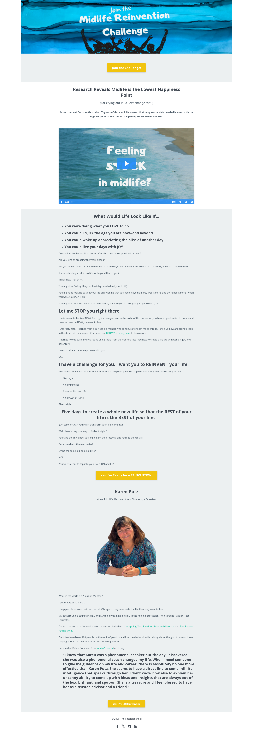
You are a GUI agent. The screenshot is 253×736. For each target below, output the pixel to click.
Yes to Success (105, 648)
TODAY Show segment (118, 333)
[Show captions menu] (174, 201)
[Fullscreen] (192, 201)
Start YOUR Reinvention (126, 704)
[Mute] (180, 201)
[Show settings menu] (186, 201)
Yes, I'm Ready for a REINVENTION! (126, 475)
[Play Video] (61, 201)
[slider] (121, 201)
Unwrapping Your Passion (137, 626)
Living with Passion (163, 626)
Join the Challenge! (126, 68)
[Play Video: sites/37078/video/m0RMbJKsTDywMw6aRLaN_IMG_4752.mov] (126, 163)
